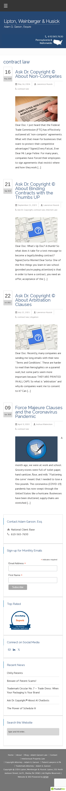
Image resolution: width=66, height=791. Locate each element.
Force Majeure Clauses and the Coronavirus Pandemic (38, 412)
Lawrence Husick (44, 84)
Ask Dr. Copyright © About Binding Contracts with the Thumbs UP (35, 191)
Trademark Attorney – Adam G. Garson (33, 766)
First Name (15, 575)
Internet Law (51, 210)
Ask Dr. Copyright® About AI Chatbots (28, 700)
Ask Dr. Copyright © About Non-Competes (38, 74)
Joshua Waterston (44, 424)
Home (11, 755)
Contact (53, 755)
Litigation (34, 317)
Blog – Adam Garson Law (35, 755)
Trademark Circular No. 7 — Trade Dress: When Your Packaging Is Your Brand (33, 690)
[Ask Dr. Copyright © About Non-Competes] (36, 117)
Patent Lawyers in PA (51, 762)
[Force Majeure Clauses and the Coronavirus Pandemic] (36, 457)
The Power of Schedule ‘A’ (21, 708)
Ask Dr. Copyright (25, 210)
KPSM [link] (45, 777)
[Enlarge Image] (36, 101)
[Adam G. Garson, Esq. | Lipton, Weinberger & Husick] (33, 29)
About (19, 755)
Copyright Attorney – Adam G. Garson (22, 762)
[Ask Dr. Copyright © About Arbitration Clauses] (36, 345)
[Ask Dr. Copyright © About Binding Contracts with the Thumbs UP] (36, 238)
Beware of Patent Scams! (21, 680)
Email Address (17, 563)
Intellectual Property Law (33, 758)
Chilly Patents (15, 673)
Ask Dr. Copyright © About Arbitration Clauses (35, 300)
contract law (23, 89)
